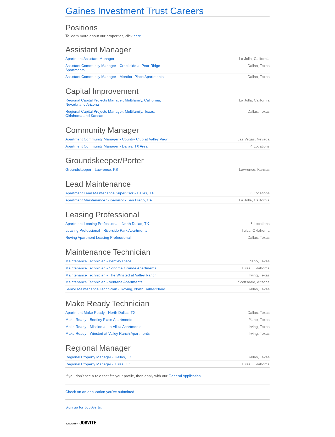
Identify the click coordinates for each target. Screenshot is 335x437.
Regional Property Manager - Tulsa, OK (98, 364)
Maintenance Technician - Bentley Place (98, 261)
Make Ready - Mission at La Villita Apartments (103, 327)
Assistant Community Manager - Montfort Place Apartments (114, 77)
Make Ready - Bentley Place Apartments (98, 319)
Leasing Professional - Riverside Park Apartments (106, 230)
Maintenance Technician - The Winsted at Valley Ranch (111, 275)
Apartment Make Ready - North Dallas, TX (100, 312)
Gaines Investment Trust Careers (134, 10)
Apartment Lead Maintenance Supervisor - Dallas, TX (109, 193)
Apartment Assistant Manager (89, 58)
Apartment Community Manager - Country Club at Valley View (116, 139)
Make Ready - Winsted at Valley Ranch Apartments (107, 333)
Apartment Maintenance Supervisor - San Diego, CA (108, 200)
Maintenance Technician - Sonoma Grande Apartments (110, 268)
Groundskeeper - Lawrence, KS (91, 169)
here (137, 36)
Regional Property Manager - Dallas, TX (98, 357)
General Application (185, 376)
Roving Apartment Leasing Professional (98, 237)
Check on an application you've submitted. (100, 392)
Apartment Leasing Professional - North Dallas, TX (107, 224)
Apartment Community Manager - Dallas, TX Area (106, 146)
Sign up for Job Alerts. (83, 407)
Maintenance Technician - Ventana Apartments (103, 282)
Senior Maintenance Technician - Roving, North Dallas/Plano (115, 289)
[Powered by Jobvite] (80, 423)
